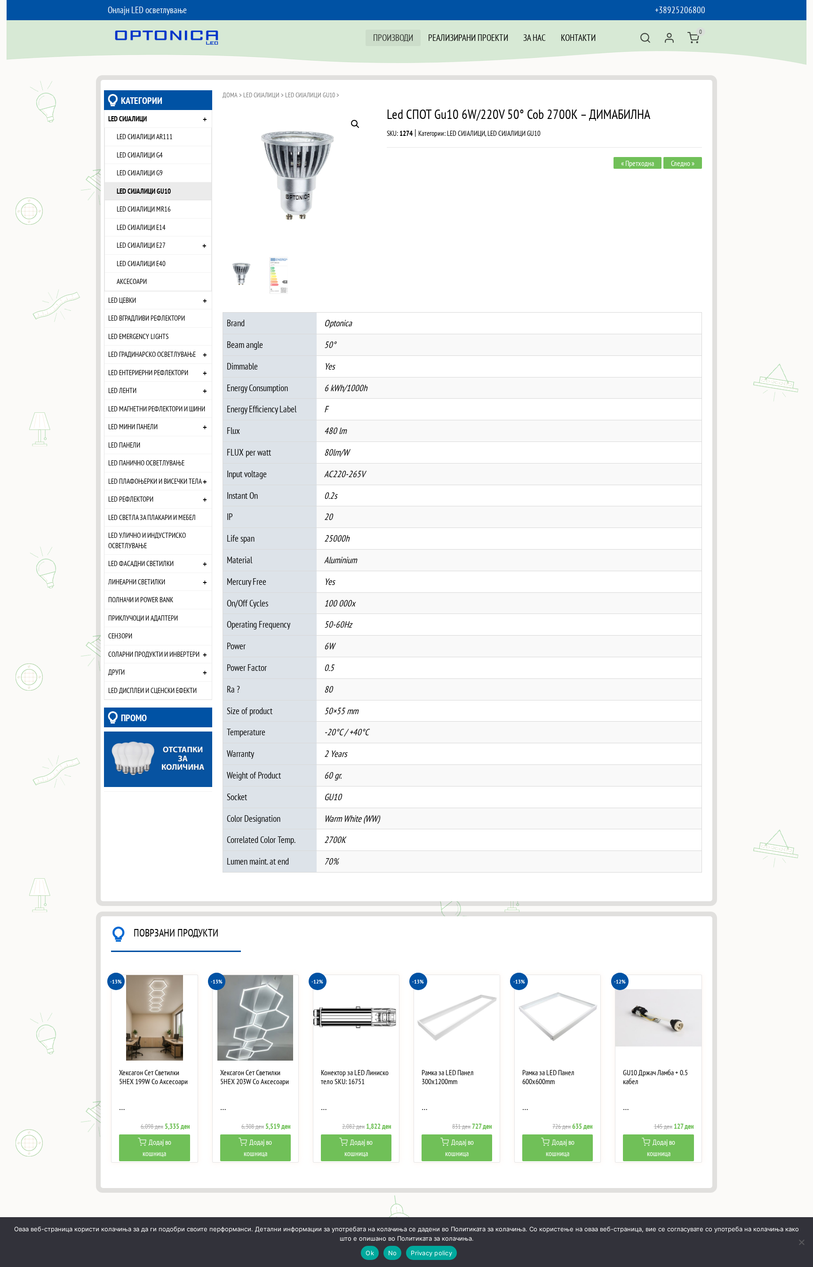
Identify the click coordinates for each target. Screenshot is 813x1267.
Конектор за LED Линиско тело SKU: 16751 (355, 1077)
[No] (801, 1242)
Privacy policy (431, 1253)
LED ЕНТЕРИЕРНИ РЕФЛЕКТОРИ (148, 372)
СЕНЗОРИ (120, 635)
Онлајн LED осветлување (147, 10)
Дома (230, 95)
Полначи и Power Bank (140, 599)
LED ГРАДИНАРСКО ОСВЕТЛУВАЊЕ (152, 354)
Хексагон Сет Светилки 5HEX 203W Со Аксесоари (254, 1077)
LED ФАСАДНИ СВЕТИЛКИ (141, 563)
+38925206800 (680, 10)
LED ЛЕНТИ (122, 390)
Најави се (669, 38)
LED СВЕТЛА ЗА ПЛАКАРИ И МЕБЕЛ (152, 517)
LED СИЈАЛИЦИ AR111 (145, 136)
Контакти (578, 37)
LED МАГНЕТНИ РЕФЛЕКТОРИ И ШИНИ (156, 408)
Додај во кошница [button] (157, 1147)
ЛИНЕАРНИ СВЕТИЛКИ (136, 581)
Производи (393, 37)
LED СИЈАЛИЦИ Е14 (141, 227)
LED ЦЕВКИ (122, 300)
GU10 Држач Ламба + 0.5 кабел (655, 1077)
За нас (534, 37)
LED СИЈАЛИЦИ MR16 (144, 208)
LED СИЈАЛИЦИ (127, 118)
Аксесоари (132, 281)
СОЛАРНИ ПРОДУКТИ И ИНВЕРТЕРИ (153, 654)
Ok (370, 1253)
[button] (355, 124)
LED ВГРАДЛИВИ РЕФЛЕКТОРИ (146, 318)
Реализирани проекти (468, 37)
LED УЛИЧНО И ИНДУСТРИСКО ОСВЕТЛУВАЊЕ (147, 540)
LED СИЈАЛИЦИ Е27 (141, 245)
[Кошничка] (693, 38)
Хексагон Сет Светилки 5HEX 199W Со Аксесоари (153, 1077)
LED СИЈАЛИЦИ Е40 (141, 263)
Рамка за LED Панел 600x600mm (548, 1077)
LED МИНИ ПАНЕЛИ (133, 426)
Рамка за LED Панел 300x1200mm (448, 1077)
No (392, 1253)
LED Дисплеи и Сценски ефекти (152, 690)
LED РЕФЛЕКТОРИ (130, 499)
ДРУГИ (116, 672)
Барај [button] (645, 38)
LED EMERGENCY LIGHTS (138, 336)
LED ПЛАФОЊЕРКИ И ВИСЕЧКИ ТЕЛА (155, 481)
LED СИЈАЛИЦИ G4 (140, 154)
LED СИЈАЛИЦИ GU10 (144, 191)
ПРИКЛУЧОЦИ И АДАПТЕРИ (143, 617)
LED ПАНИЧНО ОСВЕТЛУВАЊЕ (146, 462)
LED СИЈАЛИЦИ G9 (140, 172)
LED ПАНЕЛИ (124, 444)
